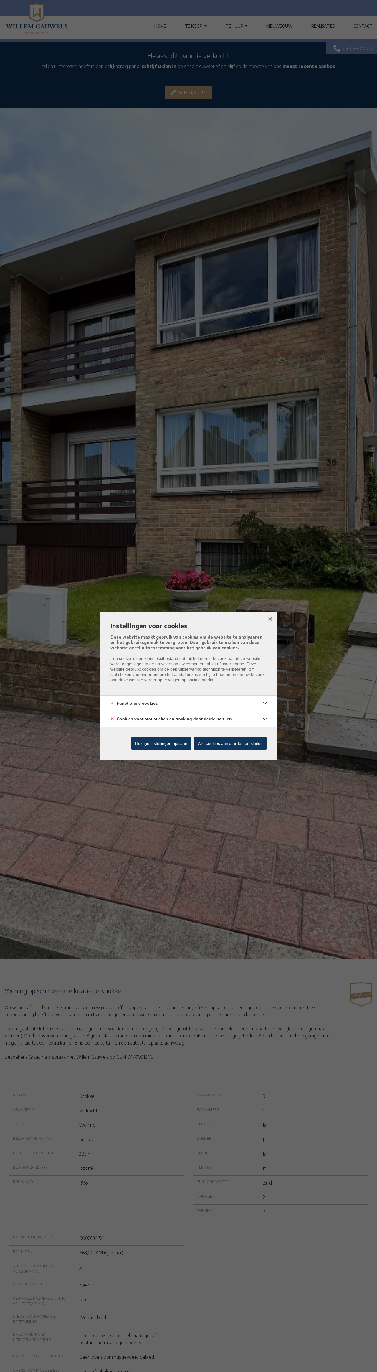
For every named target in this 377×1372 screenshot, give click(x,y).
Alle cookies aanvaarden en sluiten (230, 743)
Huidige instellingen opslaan (161, 743)
